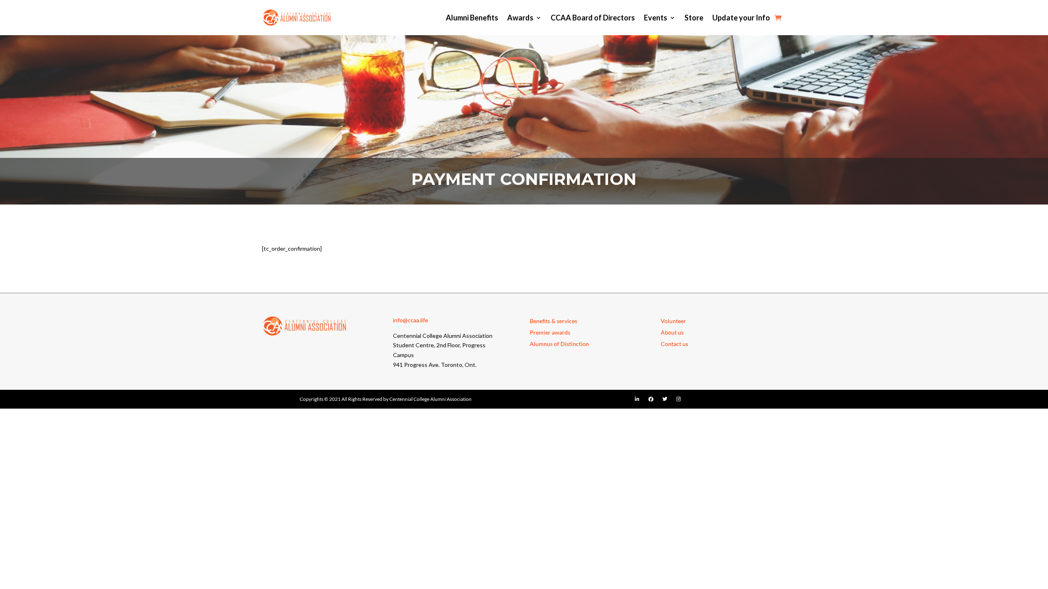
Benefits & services (553, 320)
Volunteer (673, 320)
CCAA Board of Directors (593, 17)
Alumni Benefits (472, 17)
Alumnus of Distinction (559, 343)
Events (655, 17)
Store (693, 17)
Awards (520, 17)
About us (672, 332)
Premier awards (550, 332)
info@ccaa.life (410, 320)
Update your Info (741, 17)
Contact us (674, 343)
